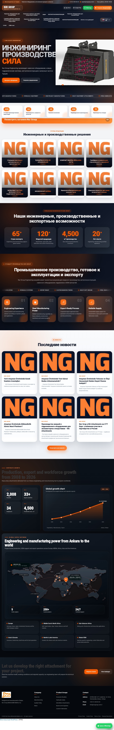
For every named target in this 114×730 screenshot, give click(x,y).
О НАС (5, 25)
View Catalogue (105, 671)
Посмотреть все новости (57, 448)
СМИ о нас (12, 25)
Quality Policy (38, 703)
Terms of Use (97, 716)
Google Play (78, 7)
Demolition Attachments (63, 703)
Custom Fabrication (61, 708)
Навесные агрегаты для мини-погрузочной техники (31, 14)
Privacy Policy (81, 716)
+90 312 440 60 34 (95, 702)
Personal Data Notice (107, 716)
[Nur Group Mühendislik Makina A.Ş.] (16, 695)
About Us (36, 697)
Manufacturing (38, 700)
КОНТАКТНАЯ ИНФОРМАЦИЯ (56, 14)
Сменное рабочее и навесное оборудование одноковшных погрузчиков (12, 20)
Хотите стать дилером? (87, 19)
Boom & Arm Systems (62, 705)
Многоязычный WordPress (8, 720)
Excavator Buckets (61, 697)
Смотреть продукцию (10, 80)
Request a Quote (91, 671)
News (35, 705)
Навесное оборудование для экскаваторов (12, 14)
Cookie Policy (89, 716)
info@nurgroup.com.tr (96, 704)
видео (44, 14)
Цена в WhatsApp (105, 726)
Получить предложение (30, 80)
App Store (68, 7)
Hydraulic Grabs (60, 700)
